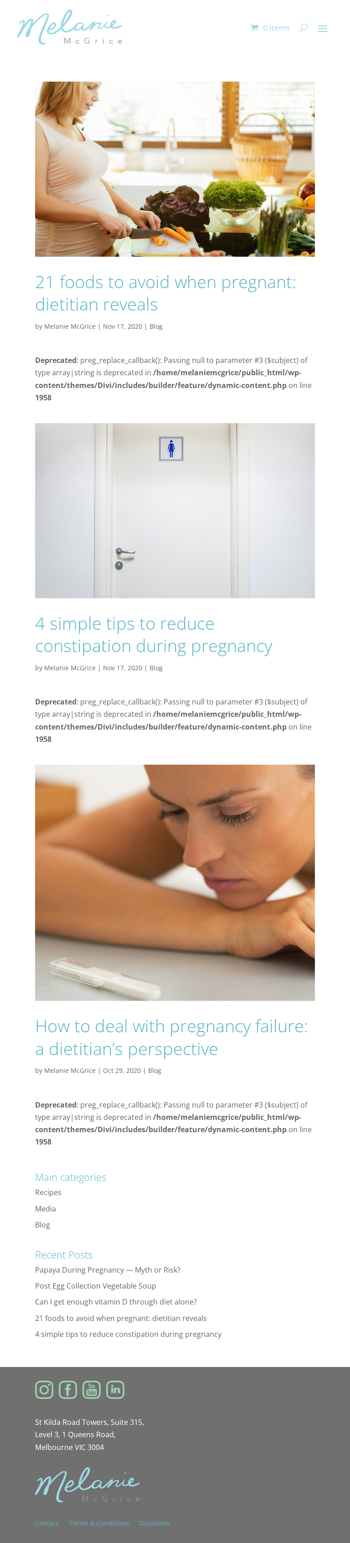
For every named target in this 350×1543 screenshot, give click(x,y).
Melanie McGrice (70, 326)
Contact (52, 1523)
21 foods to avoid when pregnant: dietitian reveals (165, 292)
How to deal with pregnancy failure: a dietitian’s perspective (171, 1037)
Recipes (48, 1192)
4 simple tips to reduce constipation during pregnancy (153, 634)
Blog (156, 326)
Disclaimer (155, 1523)
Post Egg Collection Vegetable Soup (95, 1286)
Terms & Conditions (99, 1523)
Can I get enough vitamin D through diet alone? (116, 1302)
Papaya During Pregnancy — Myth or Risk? (107, 1270)
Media (45, 1209)
